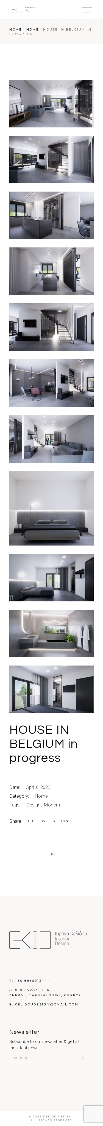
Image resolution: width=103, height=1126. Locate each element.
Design (34, 805)
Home (41, 796)
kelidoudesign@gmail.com (46, 1004)
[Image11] (51, 439)
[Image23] (51, 103)
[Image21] (51, 689)
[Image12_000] (51, 327)
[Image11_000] (51, 383)
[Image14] (51, 271)
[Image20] (51, 159)
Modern (52, 805)
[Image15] (51, 215)
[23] (51, 508)
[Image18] (51, 633)
